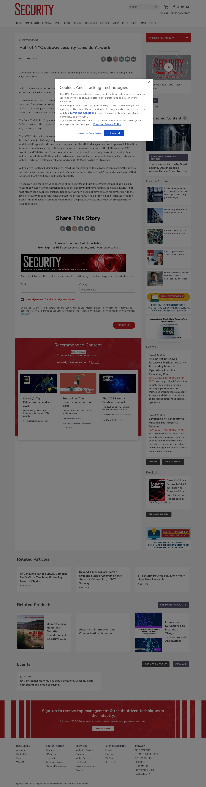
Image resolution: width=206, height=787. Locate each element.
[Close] (149, 82)
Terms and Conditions (83, 113)
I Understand (114, 133)
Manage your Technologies (89, 133)
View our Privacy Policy (107, 124)
